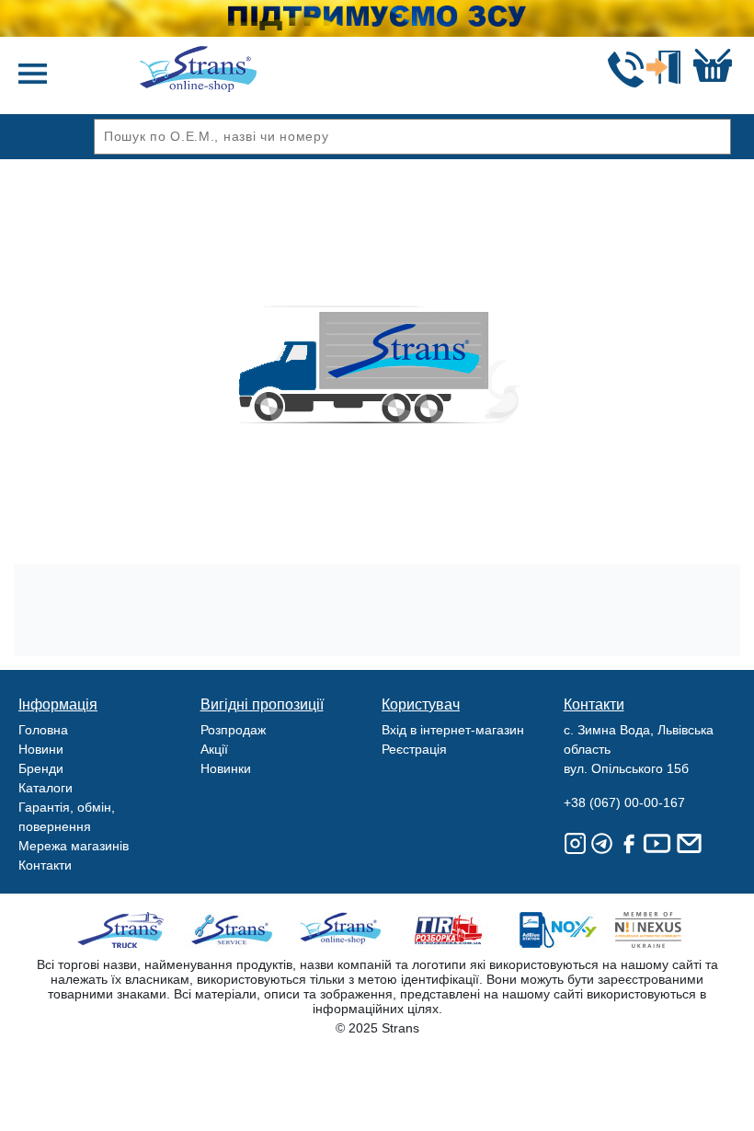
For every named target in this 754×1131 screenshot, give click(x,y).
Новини (40, 749)
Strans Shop (341, 930)
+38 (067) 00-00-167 (624, 802)
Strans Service (234, 930)
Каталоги (45, 787)
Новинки (225, 768)
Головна (43, 729)
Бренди (40, 768)
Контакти (45, 865)
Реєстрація (414, 749)
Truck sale (126, 930)
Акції (214, 749)
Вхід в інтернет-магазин (453, 729)
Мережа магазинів (73, 845)
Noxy (557, 930)
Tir (449, 930)
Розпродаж (233, 729)
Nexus (664, 930)
